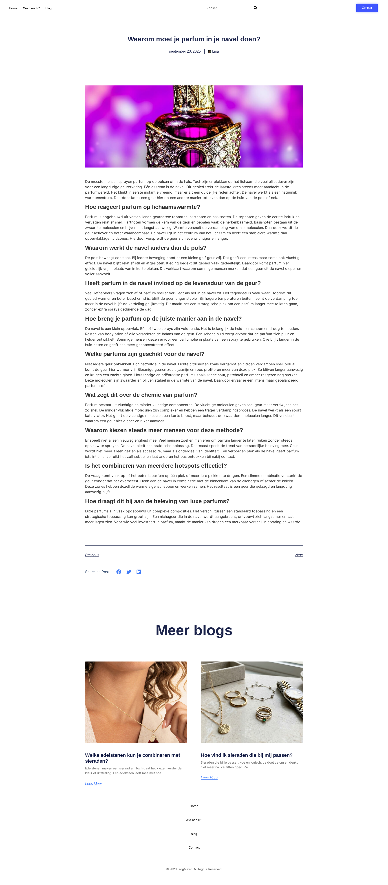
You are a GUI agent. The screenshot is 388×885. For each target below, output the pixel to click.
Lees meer (93, 784)
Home (13, 8)
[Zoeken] (255, 7)
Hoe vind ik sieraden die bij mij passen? (247, 755)
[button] (118, 571)
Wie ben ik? (31, 8)
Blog (48, 8)
